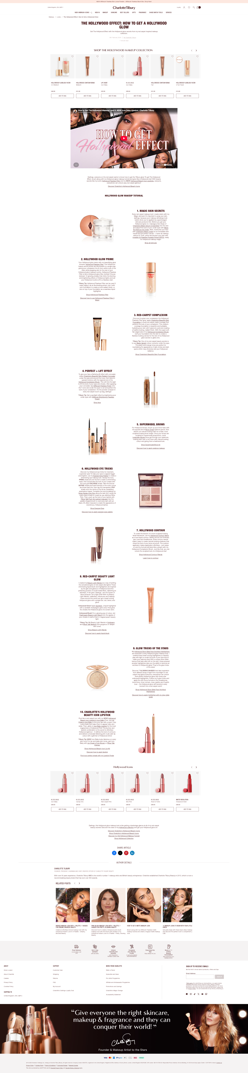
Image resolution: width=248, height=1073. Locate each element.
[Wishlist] (189, 7)
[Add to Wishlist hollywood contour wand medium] (97, 56)
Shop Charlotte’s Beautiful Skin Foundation (150, 354)
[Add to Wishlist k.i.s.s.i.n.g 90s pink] (147, 773)
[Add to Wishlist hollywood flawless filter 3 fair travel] (197, 56)
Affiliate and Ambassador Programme (118, 982)
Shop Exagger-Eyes (97, 508)
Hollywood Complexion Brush (158, 332)
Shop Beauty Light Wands (97, 630)
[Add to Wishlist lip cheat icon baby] (122, 56)
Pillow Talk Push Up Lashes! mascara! (94, 499)
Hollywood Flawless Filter (111, 181)
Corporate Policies (62, 1065)
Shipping (56, 974)
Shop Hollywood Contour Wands (150, 554)
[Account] (184, 7)
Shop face (97, 402)
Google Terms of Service (72, 1068)
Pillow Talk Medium (89, 624)
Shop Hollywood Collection (124, 838)
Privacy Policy (8, 982)
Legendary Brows (139, 437)
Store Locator (8, 970)
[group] (61, 77)
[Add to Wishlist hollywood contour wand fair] (172, 56)
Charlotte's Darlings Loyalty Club (63, 990)
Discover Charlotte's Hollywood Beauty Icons (124, 186)
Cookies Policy (8, 986)
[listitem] (83, 12)
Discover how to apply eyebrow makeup (151, 448)
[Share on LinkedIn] (132, 853)
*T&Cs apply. (189, 983)
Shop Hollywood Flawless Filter (97, 295)
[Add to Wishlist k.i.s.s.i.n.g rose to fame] (172, 773)
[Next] (196, 50)
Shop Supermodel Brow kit (150, 445)
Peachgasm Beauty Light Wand (90, 615)
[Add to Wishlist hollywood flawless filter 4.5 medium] (72, 56)
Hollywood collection (126, 827)
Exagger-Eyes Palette (100, 476)
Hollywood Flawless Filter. (95, 264)
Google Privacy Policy (57, 1068)
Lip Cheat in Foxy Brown (96, 743)
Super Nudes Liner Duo (87, 493)
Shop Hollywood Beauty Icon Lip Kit (97, 748)
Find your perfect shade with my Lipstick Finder (97, 755)
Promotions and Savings (114, 986)
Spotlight (99, 606)
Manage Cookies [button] (73, 1065)
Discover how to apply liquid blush (97, 633)
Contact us (219, 1062)
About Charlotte (9, 974)
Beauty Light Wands (94, 583)
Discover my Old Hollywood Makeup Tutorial (124, 836)
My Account (57, 986)
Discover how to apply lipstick (97, 752)
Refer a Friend (110, 970)
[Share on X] (120, 853)
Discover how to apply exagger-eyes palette (97, 512)
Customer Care (58, 970)
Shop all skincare (151, 243)
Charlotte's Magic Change (114, 990)
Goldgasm (111, 622)
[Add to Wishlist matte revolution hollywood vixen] (197, 773)
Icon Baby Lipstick (100, 726)
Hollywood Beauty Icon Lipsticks (142, 181)
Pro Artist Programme (113, 978)
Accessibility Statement (113, 994)
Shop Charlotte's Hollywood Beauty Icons (124, 833)
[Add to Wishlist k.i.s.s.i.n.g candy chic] (97, 773)
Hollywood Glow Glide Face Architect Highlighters (152, 651)
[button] (194, 7)
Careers (6, 978)
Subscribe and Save (112, 974)
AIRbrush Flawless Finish (102, 386)
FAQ (54, 982)
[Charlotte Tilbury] (124, 7)
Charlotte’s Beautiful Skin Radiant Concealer (99, 376)
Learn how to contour (150, 558)
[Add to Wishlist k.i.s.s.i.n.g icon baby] (147, 56)
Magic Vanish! (142, 343)
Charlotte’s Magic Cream (144, 231)
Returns (55, 978)
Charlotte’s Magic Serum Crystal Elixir (146, 226)
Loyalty (179, 7)
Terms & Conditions (50, 1065)
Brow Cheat (150, 429)
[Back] (191, 50)
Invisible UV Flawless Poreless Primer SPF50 (148, 237)
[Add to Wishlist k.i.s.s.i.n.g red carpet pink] (122, 773)
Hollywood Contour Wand (160, 535)
